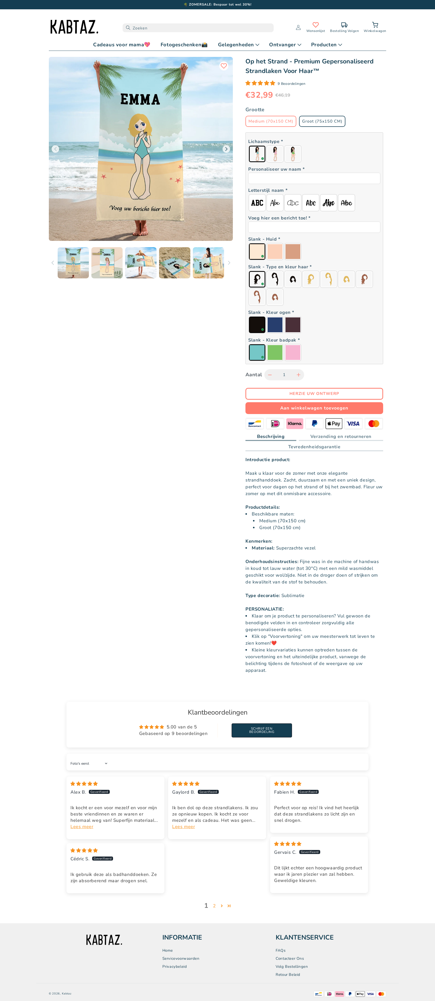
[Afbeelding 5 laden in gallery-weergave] (208, 262)
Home (167, 950)
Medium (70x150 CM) (270, 121)
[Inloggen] (298, 28)
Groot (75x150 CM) (322, 121)
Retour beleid (288, 974)
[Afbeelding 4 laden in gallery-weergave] (174, 262)
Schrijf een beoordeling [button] (261, 730)
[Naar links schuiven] (52, 263)
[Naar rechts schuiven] (229, 263)
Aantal (253, 374)
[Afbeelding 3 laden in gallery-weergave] (140, 262)
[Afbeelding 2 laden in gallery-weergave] (107, 262)
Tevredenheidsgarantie (314, 447)
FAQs (280, 950)
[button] (375, 28)
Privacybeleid (174, 966)
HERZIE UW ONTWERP (314, 393)
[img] (84, 784)
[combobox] (198, 27)
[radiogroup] (314, 154)
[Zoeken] (128, 27)
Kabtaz (66, 993)
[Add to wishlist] (223, 65)
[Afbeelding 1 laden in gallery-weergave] (73, 262)
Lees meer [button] (81, 827)
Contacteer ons (290, 958)
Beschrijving (271, 436)
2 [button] (214, 906)
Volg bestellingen (292, 966)
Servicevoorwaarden (181, 958)
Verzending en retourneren (341, 436)
